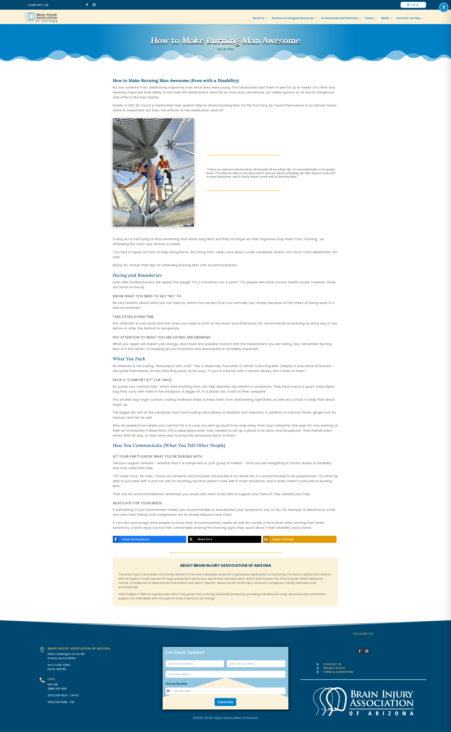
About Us (258, 18)
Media (385, 18)
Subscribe (225, 702)
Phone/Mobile (176, 684)
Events (369, 18)
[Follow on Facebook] (87, 5)
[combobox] (169, 691)
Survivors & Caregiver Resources (293, 18)
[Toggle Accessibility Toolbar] (443, 7)
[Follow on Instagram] (94, 5)
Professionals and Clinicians (339, 18)
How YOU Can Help (408, 18)
